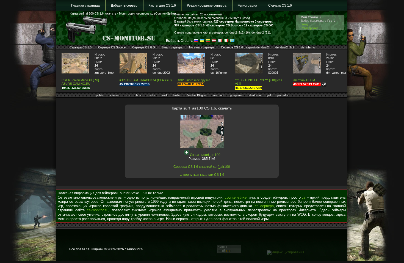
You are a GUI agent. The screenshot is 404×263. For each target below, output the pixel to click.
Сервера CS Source (112, 47)
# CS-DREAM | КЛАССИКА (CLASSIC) (146, 80)
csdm (151, 95)
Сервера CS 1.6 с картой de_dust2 (245, 47)
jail (269, 95)
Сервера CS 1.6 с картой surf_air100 (201, 167)
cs (304, 197)
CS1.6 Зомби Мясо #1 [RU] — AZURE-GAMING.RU (82, 81)
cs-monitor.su (97, 210)
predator (283, 95)
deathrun (255, 95)
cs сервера (264, 206)
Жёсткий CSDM (304, 80)
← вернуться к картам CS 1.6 (201, 175)
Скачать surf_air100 (205, 155)
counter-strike (236, 197)
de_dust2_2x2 (284, 47)
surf (164, 95)
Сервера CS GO (143, 47)
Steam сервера (172, 47)
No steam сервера (201, 47)
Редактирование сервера (206, 5)
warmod (218, 95)
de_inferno (308, 47)
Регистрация (247, 5)
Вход (304, 24)
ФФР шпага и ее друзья (194, 80)
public (100, 95)
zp (127, 95)
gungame (236, 95)
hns (138, 95)
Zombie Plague (196, 95)
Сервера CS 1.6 (81, 47)
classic (115, 95)
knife (176, 95)
